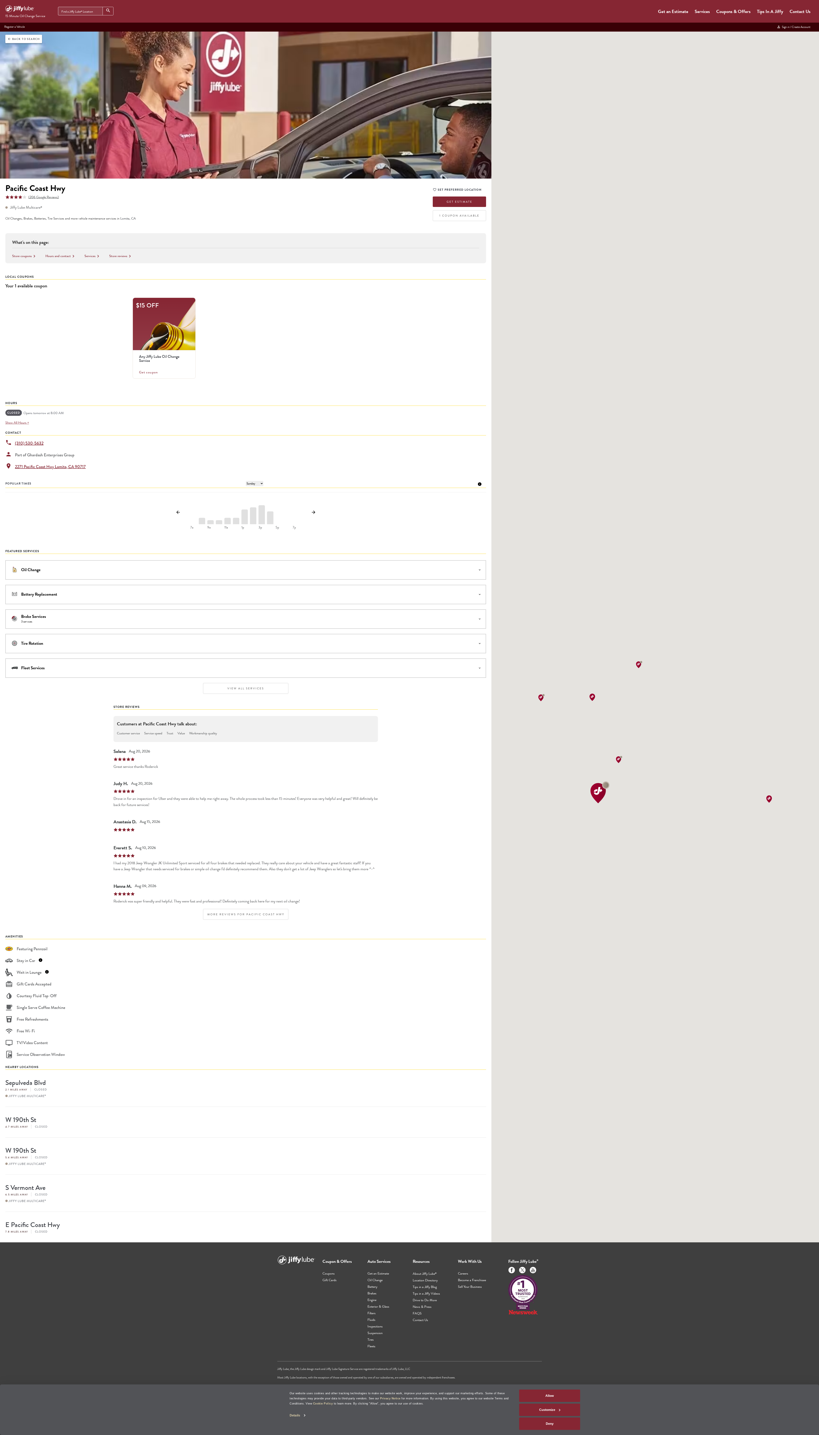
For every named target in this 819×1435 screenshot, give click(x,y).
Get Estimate (459, 202)
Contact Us (800, 11)
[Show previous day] (178, 512)
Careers (463, 1273)
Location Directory (425, 1280)
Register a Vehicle (14, 27)
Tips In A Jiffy (770, 11)
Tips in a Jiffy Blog (425, 1286)
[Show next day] (313, 512)
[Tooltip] (480, 484)
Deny (549, 1423)
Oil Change (375, 1280)
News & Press (422, 1306)
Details (295, 1415)
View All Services (245, 688)
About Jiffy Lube (425, 1273)
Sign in (795, 27)
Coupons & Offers (733, 11)
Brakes (371, 1293)
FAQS (417, 1313)
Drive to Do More (425, 1300)
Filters (371, 1313)
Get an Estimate (673, 11)
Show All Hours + (17, 422)
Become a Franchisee (472, 1280)
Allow (549, 1395)
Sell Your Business (470, 1286)
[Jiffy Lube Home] (19, 9)
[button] (600, 792)
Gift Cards (329, 1280)
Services (702, 11)
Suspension (375, 1332)
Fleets (371, 1346)
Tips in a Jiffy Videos (426, 1293)
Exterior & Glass (378, 1306)
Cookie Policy (323, 1403)
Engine (371, 1299)
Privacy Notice (390, 1398)
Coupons (328, 1273)
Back (23, 39)
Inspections (375, 1326)
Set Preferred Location (460, 190)
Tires (370, 1339)
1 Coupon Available (459, 216)
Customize (547, 1410)
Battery (372, 1286)
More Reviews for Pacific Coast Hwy (245, 914)
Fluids (371, 1319)
